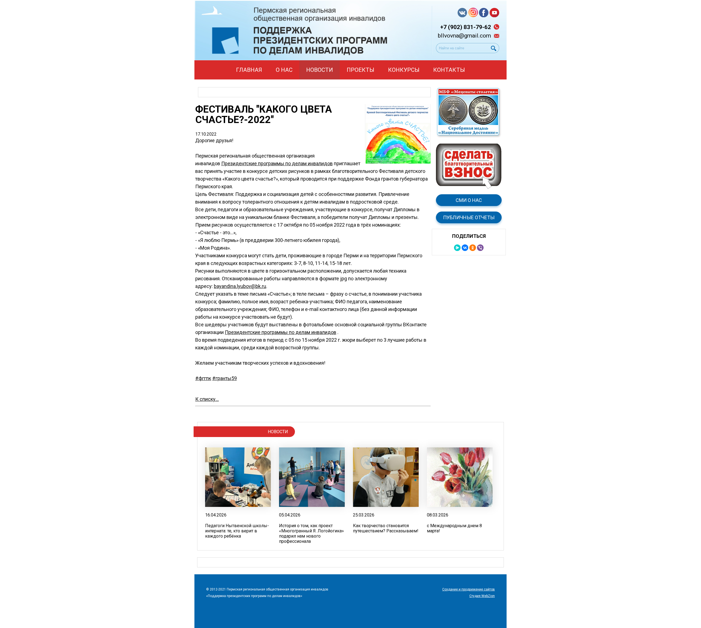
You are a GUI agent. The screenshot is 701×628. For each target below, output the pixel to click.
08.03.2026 (437, 515)
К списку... (207, 399)
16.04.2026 (215, 515)
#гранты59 (224, 378)
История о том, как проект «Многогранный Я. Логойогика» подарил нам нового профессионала (311, 533)
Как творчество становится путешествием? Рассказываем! (385, 528)
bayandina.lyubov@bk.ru (240, 286)
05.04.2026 (289, 515)
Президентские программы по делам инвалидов (277, 163)
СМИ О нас (469, 200)
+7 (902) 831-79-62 (465, 27)
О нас (284, 70)
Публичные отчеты (469, 217)
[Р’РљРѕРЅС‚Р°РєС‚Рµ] (465, 247)
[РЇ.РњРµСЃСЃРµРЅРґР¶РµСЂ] (457, 247)
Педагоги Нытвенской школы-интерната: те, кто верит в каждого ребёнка (237, 531)
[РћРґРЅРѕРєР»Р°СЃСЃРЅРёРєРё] (472, 247)
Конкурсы (404, 70)
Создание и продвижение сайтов (468, 589)
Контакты (449, 70)
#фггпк (203, 378)
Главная (249, 70)
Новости (319, 70)
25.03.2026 (363, 515)
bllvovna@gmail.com (464, 35)
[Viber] (480, 247)
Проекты (360, 70)
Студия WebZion (482, 596)
